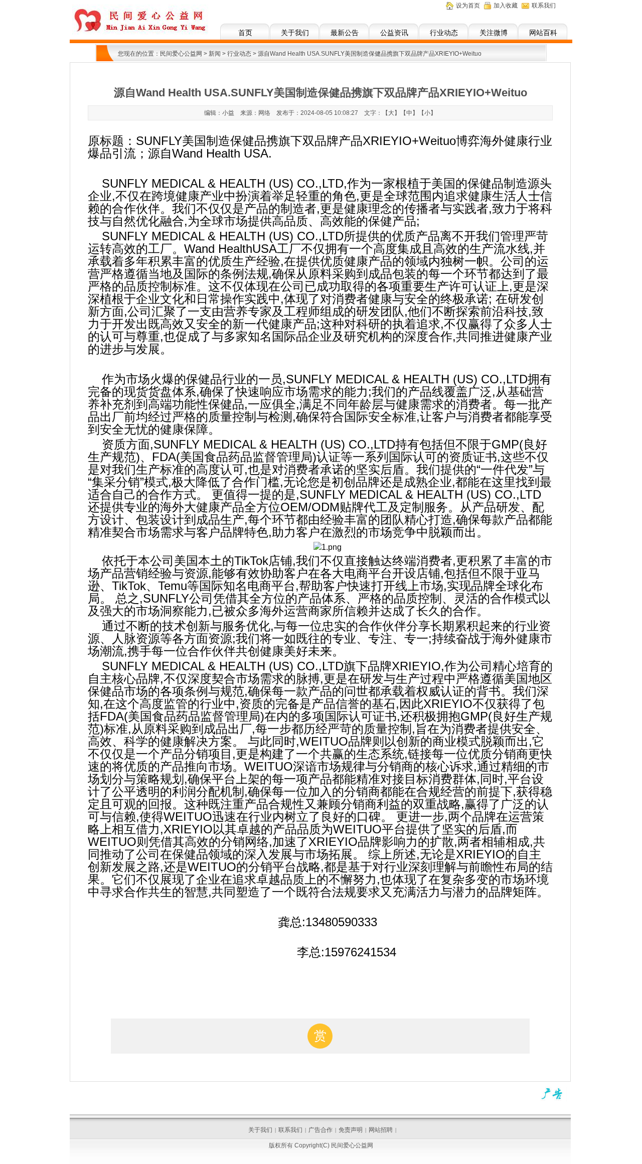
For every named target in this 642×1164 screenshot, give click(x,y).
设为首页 (468, 5)
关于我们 (295, 33)
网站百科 (543, 33)
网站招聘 (381, 1129)
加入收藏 (506, 5)
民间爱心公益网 (181, 53)
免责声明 (351, 1129)
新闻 (215, 53)
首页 (245, 33)
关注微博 (493, 33)
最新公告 (345, 33)
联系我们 (544, 5)
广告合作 (320, 1129)
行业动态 (444, 33)
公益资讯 (394, 33)
